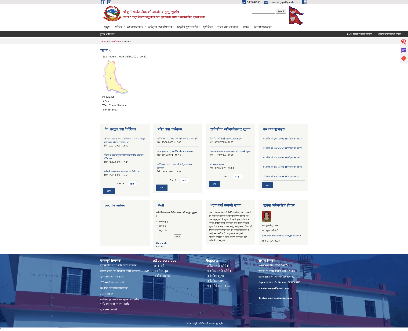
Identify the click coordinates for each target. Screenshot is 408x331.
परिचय (118, 27)
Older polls (161, 243)
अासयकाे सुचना (217, 164)
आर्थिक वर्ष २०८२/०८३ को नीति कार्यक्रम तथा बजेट (178, 138)
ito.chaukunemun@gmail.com (275, 298)
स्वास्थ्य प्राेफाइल (263, 27)
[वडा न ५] (115, 76)
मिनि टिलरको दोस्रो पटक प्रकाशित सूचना (226, 138)
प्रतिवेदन (208, 27)
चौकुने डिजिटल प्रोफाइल (219, 285)
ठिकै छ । (162, 226)
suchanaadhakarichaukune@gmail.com (282, 235)
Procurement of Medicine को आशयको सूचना (230, 151)
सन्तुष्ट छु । (163, 221)
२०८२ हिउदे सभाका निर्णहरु (351, 34)
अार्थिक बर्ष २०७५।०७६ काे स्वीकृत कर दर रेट (282, 157)
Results (160, 246)
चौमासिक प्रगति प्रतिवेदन (220, 270)
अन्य (109, 191)
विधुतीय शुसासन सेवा (187, 27)
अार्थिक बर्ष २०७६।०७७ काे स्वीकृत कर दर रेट (282, 167)
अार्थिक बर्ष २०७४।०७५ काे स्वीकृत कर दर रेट (282, 176)
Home (103, 41)
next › (132, 183)
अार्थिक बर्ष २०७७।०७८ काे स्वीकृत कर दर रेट (282, 148)
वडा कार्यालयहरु (135, 27)
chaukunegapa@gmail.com (274, 288)
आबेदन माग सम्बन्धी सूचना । (382, 34)
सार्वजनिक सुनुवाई (215, 275)
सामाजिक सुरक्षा (161, 270)
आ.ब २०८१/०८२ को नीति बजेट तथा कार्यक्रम (175, 151)
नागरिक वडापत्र (162, 275)
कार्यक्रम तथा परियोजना (160, 27)
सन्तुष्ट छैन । (164, 230)
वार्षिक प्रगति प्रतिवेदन (218, 265)
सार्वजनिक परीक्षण (215, 280)
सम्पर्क (246, 27)
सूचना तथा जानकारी (227, 27)
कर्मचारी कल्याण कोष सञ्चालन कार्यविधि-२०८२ (122, 171)
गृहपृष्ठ (107, 27)
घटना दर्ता (159, 265)
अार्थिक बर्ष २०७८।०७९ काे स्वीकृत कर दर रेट (282, 138)
